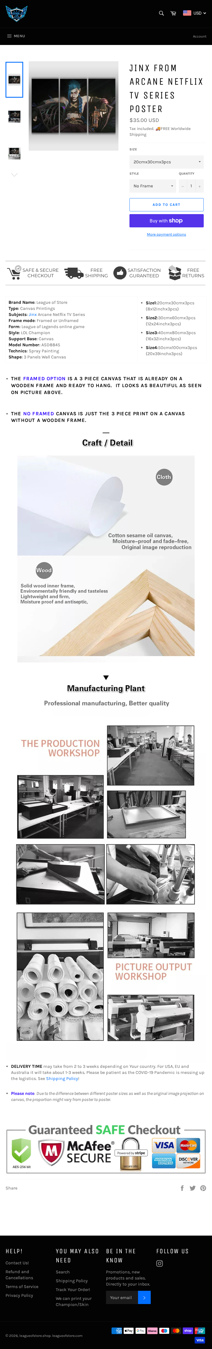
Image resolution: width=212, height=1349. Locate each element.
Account (199, 36)
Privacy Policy (19, 1295)
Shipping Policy (62, 1078)
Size (133, 149)
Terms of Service (22, 1286)
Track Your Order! (73, 1289)
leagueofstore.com (67, 1336)
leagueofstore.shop (35, 1336)
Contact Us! (17, 1262)
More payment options (166, 234)
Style (134, 173)
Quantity (186, 173)
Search (63, 1272)
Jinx (33, 314)
